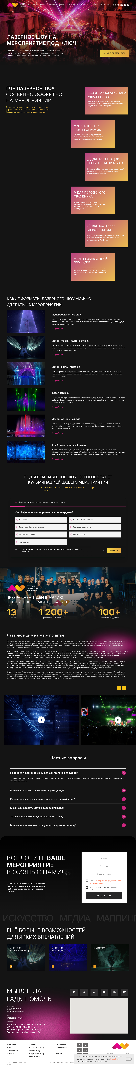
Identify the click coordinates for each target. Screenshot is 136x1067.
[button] (101, 5)
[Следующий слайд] (124, 688)
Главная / (10, 16)
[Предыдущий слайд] (119, 688)
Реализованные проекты (55, 5)
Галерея (75, 5)
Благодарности (12, 1051)
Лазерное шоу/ (25, 16)
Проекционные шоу (36, 1048)
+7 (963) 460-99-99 (16, 1011)
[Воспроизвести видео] (41, 719)
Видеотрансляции (36, 1057)
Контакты (84, 5)
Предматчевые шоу (36, 1054)
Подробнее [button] (57, 459)
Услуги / (16, 16)
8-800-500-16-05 (121, 5)
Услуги (42, 5)
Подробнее (57, 329)
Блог (68, 5)
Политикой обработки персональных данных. (101, 882)
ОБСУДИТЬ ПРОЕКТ (104, 896)
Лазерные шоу (34, 1051)
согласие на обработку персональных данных (107, 880)
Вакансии (10, 1054)
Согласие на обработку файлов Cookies (62, 1062)
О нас (36, 5)
